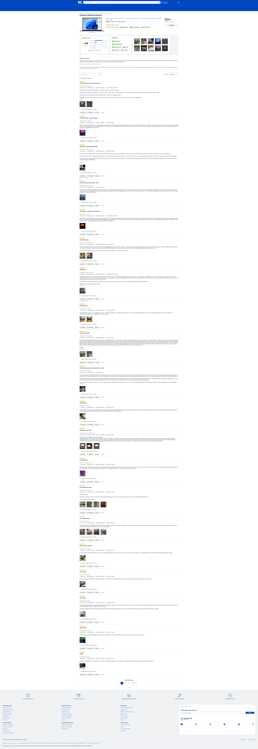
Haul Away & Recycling (66, 717)
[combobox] (173, 74)
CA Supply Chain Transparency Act (94, 743)
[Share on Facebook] (224, 724)
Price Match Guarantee (7, 713)
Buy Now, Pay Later (6, 730)
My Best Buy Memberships (67, 724)
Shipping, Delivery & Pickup (8, 709)
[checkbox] (124, 27)
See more (82, 99)
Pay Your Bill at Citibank (7, 726)
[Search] (100, 74)
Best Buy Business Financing (8, 732)
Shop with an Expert (66, 709)
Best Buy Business (124, 717)
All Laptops (101, 13)
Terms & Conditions (11, 743)
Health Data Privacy (38, 743)
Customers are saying (84, 58)
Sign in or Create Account (186, 706)
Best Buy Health (124, 713)
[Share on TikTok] (210, 724)
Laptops (95, 13)
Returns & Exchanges (7, 711)
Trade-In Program (6, 717)
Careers (122, 726)
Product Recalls (6, 715)
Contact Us (64, 719)
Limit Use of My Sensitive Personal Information (67, 743)
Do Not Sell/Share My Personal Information (50, 743)
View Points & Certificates (67, 726)
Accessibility (5, 743)
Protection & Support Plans (67, 715)
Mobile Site (243, 739)
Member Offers (65, 728)
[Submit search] (159, 2)
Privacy (17, 743)
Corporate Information (125, 724)
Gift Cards (5, 719)
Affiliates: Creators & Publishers (127, 711)
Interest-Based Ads (23, 743)
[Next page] (136, 683)
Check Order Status (7, 707)
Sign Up (250, 712)
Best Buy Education (124, 715)
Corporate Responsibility (126, 728)
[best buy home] (80, 2)
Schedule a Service (65, 711)
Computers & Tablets (88, 13)
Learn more (186, 719)
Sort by (165, 74)
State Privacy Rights (30, 743)
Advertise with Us (124, 709)
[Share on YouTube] (182, 724)
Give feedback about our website (20, 739)
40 (132, 683)
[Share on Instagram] (196, 724)
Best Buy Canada (252, 739)
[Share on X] (253, 724)
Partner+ (122, 719)
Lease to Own (5, 728)
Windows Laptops (108, 13)
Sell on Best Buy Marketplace (126, 707)
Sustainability (123, 730)
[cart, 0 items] (178, 2)
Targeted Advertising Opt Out (81, 743)
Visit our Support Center (66, 707)
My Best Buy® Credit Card (8, 724)
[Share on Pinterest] (239, 724)
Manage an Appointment (67, 713)
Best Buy (81, 13)
